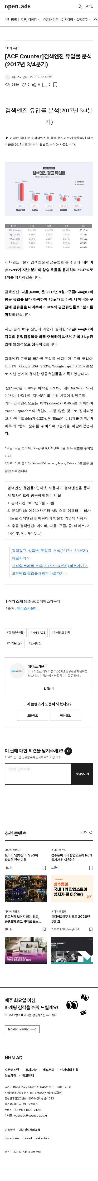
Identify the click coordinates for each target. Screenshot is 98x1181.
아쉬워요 (65, 715)
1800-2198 (33, 1110)
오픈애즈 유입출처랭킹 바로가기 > (40, 573)
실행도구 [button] (82, 20)
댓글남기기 (82, 774)
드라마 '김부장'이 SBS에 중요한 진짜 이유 (21, 857)
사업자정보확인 (53, 1092)
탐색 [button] (14, 20)
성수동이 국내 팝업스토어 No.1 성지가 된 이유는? (71, 857)
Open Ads (17, 6)
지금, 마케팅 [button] (29, 20)
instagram (12, 1138)
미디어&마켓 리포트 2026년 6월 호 (70, 919)
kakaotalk (42, 1138)
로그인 (89, 6)
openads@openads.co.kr (30, 1115)
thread (27, 1138)
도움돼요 (32, 715)
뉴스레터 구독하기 (18, 1029)
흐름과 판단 (50, 20)
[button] (87, 832)
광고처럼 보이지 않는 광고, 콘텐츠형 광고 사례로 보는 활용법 (22, 919)
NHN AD (14, 1058)
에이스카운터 (28, 608)
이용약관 (10, 1130)
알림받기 (49, 689)
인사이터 (67, 20)
